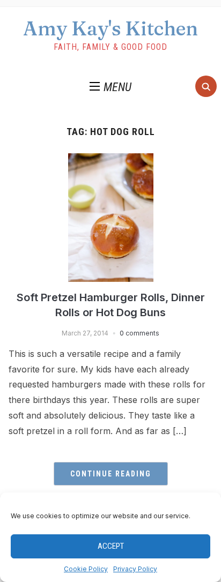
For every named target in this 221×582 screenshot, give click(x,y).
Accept (111, 546)
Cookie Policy (86, 569)
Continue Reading (110, 473)
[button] (110, 87)
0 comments (139, 333)
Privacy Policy (135, 569)
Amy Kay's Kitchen (110, 28)
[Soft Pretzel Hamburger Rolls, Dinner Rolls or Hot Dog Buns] (110, 159)
